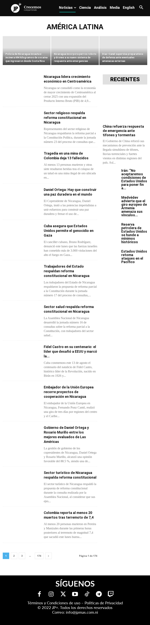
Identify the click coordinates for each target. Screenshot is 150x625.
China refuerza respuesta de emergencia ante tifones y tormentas (123, 130)
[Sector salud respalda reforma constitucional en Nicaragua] (21, 318)
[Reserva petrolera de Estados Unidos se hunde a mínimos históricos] (110, 228)
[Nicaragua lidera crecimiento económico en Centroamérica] (21, 87)
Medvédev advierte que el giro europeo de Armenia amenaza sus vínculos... (134, 206)
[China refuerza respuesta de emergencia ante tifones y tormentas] (125, 106)
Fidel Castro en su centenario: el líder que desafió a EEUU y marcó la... (70, 351)
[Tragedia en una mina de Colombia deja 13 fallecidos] (21, 164)
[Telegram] (99, 594)
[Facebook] (39, 594)
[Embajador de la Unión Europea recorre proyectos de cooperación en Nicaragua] (21, 398)
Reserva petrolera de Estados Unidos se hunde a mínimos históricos (134, 233)
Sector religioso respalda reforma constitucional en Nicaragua (65, 117)
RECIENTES (125, 79)
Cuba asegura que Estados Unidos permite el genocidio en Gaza (69, 230)
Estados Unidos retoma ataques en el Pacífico (134, 256)
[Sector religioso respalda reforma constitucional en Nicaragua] (21, 124)
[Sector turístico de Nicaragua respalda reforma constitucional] (21, 484)
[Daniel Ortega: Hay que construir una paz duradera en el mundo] (21, 201)
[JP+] (26, 7)
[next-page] (48, 556)
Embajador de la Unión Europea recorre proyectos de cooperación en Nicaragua (69, 392)
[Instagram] (51, 594)
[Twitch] (111, 594)
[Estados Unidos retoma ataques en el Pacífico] (110, 255)
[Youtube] (75, 594)
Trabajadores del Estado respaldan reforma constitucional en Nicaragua (66, 271)
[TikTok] (87, 594)
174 (39, 555)
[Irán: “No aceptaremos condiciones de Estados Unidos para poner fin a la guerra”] (110, 174)
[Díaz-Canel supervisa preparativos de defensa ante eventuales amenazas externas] (123, 51)
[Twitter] (63, 594)
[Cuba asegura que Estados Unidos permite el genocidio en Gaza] (21, 237)
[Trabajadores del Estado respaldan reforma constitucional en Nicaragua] (21, 277)
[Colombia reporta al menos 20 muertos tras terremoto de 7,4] (21, 524)
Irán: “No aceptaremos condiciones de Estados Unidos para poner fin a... (134, 179)
